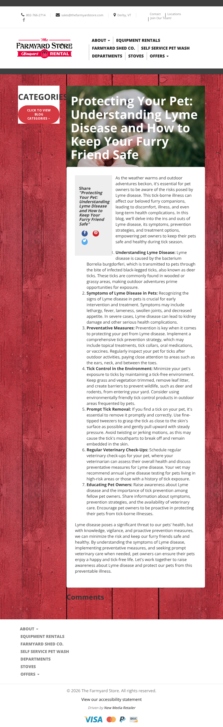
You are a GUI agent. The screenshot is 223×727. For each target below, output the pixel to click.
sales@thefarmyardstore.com (82, 15)
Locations (174, 14)
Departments (107, 56)
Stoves (136, 56)
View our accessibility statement (111, 699)
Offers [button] (158, 56)
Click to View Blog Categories (39, 114)
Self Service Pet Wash (165, 48)
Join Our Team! (161, 18)
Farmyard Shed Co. (113, 48)
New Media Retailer (119, 708)
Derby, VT (124, 15)
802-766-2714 (36, 15)
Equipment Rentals (138, 40)
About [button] (99, 40)
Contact (155, 14)
